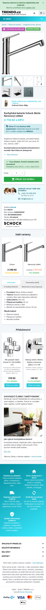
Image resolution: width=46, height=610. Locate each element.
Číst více (7, 452)
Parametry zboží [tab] (32, 282)
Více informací (12, 154)
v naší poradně (35, 456)
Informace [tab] (11, 282)
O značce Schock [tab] (11, 287)
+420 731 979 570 (28, 193)
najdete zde (30, 8)
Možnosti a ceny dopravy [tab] (32, 287)
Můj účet (6, 552)
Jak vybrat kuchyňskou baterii (18, 439)
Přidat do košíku (23, 179)
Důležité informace (11, 548)
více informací (37, 563)
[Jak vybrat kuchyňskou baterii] (23, 422)
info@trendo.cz (27, 199)
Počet (6, 173)
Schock (13, 207)
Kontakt (6, 556)
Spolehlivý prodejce (11, 544)
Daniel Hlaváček (26, 592)
